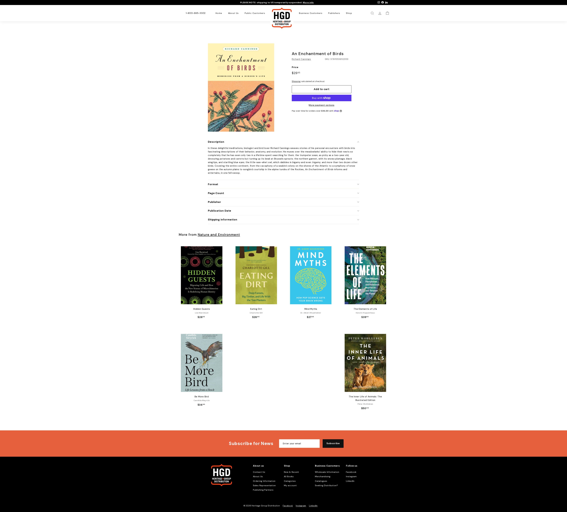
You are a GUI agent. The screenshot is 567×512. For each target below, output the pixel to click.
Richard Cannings (301, 59)
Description (216, 142)
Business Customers (310, 13)
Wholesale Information (327, 472)
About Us (233, 13)
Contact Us (259, 472)
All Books (289, 476)
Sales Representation (264, 485)
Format (213, 184)
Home (219, 13)
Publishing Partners (263, 490)
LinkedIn (350, 481)
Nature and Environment (219, 235)
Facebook (351, 472)
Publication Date (219, 210)
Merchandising (322, 476)
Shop (349, 13)
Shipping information (222, 219)
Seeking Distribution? (326, 485)
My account (290, 485)
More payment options (321, 105)
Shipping (296, 81)
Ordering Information (264, 481)
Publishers (334, 13)
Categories (290, 481)
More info (308, 2)
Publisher (214, 202)
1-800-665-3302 (196, 13)
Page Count (216, 193)
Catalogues (321, 481)
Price (295, 67)
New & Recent (291, 472)
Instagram (351, 476)
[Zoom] (241, 87)
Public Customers (255, 13)
